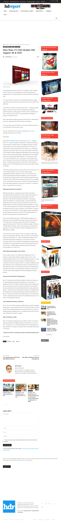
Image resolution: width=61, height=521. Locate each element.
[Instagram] (53, 1)
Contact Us (40, 519)
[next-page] (6, 405)
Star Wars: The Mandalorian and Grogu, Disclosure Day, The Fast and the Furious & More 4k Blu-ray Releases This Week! (33, 397)
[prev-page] (4, 405)
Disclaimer (47, 519)
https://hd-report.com (19, 368)
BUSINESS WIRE (14, 140)
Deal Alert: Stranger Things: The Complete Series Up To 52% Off (52, 329)
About (35, 519)
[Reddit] (52, 504)
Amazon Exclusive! (54, 163)
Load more (49, 334)
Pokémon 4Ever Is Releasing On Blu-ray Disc (8, 394)
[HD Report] (12, 7)
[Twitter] (55, 1)
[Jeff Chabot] (4, 57)
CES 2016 (30, 131)
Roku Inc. (28, 140)
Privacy (52, 519)
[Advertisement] (30, 31)
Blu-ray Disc (5, 390)
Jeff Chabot (8, 56)
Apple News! (27, 510)
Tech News (17, 46)
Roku (13, 46)
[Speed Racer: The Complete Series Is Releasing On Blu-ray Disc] (20, 387)
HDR (6, 46)
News (10, 46)
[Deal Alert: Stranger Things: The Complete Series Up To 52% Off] (43, 329)
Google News (35, 510)
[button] (56, 18)
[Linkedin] (49, 504)
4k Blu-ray (30, 390)
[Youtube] (57, 1)
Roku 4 (27, 107)
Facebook (20, 512)
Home (4, 44)
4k (7, 44)
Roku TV (18, 341)
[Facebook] (51, 1)
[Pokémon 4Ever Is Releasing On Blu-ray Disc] (8, 387)
